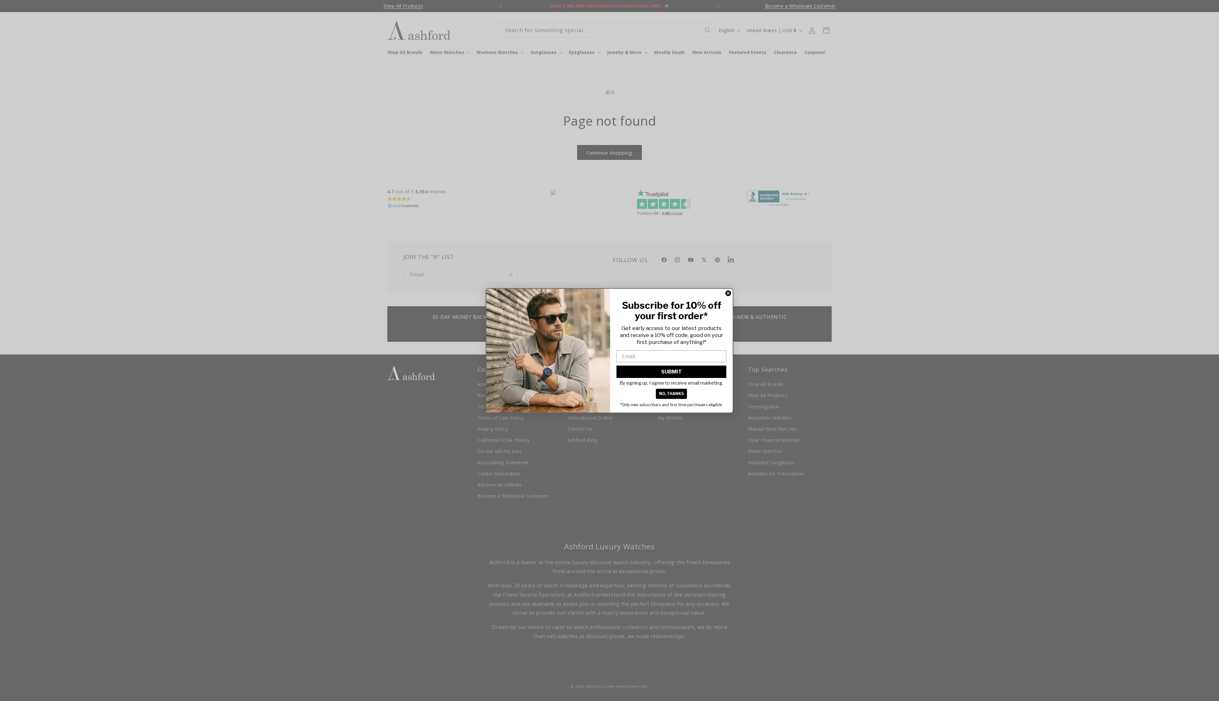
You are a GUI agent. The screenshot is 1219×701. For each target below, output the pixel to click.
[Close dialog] (728, 293)
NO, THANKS (671, 393)
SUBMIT (671, 372)
